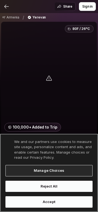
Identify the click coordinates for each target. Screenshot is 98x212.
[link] (10, 17)
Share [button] (67, 6)
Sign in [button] (87, 6)
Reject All (49, 186)
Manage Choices (49, 170)
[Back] (6, 6)
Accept (49, 201)
